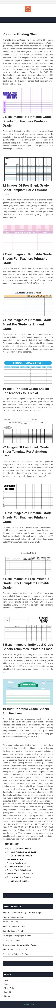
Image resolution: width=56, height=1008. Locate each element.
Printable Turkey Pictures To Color (16, 950)
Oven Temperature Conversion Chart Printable (20, 945)
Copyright (7, 992)
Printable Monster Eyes (16, 863)
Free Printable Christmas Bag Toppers (17, 954)
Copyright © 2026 (28, 1004)
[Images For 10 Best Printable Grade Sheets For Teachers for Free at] (28, 372)
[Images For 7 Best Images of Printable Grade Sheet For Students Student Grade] (28, 303)
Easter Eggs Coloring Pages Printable (17, 936)
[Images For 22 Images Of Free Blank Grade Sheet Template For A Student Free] (28, 168)
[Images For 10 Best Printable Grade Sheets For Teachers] (28, 692)
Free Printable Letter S (16, 859)
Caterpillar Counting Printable (13, 931)
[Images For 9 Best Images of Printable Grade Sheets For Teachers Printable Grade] (28, 100)
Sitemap (7, 996)
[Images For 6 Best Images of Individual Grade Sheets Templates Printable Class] (28, 628)
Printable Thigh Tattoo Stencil (19, 870)
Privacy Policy (9, 988)
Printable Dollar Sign (10, 922)
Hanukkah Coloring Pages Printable (22, 852)
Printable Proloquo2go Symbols (14, 917)
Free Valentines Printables (18, 881)
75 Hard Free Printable (11, 940)
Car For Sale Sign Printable (18, 866)
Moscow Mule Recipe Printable (20, 874)
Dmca (6, 980)
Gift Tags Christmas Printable (19, 848)
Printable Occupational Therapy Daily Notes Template (23, 913)
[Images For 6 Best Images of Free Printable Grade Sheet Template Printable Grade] (28, 562)
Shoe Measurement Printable (19, 877)
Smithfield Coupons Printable (13, 926)
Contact (7, 984)
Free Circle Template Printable (19, 856)
